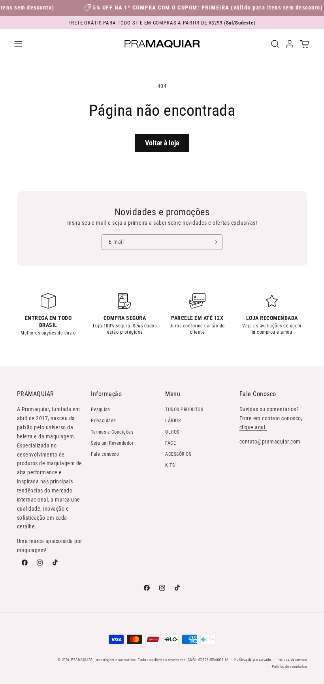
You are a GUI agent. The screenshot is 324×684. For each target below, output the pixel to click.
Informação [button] (106, 394)
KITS (170, 465)
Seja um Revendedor (112, 443)
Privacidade (103, 420)
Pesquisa (100, 409)
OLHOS (172, 432)
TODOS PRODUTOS (184, 409)
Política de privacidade (252, 659)
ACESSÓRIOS (178, 454)
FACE (170, 443)
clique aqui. (253, 427)
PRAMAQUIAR (82, 660)
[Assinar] (214, 242)
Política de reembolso (289, 666)
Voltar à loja (162, 143)
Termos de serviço (292, 659)
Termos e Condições (112, 432)
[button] (18, 43)
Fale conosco (105, 454)
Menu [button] (172, 394)
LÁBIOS (173, 420)
